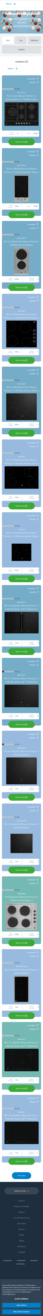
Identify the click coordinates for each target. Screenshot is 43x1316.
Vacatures (21, 1246)
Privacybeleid (7, 1260)
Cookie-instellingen (21, 1299)
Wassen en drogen (21, 1206)
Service (21, 1229)
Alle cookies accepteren (21, 1312)
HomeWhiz (34, 1260)
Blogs (21, 1240)
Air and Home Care (21, 1217)
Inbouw (21, 1212)
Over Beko (21, 1223)
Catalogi (21, 1252)
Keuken (21, 1200)
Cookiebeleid (21, 1260)
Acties (21, 1235)
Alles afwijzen (21, 1305)
